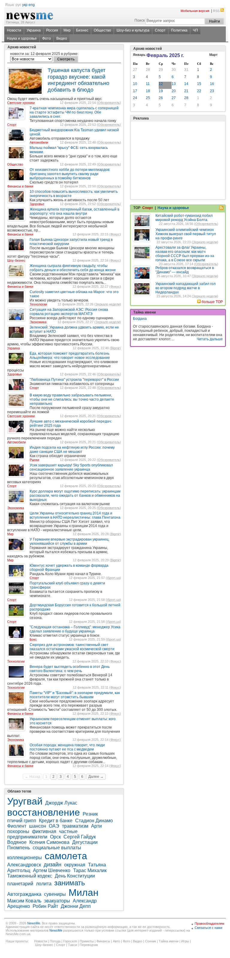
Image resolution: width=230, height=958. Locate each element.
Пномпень (18, 847)
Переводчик (89, 945)
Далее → (96, 777)
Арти (96, 826)
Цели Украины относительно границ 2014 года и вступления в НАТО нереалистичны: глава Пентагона (75, 515)
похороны (18, 831)
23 (212, 91)
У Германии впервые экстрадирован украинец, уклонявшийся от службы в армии (69, 541)
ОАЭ (54, 826)
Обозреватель (109, 103)
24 (135, 98)
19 (161, 91)
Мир (67, 30)
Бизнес (82, 30)
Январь (139, 54)
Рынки (34, 460)
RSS (216, 11)
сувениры (55, 894)
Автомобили (39, 142)
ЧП (195, 30)
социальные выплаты (57, 847)
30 (174, 70)
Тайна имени (168, 941)
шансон (37, 826)
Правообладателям (209, 923)
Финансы (103, 941)
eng (31, 5)
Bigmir (115, 348)
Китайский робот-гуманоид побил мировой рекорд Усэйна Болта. (184, 218)
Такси (72, 945)
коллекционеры (24, 857)
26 (161, 98)
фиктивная (44, 831)
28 (148, 70)
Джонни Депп (76, 906)
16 (212, 84)
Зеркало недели (108, 304)
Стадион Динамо (94, 820)
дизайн (52, 865)
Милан (84, 892)
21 (186, 91)
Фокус (115, 234)
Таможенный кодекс (29, 875)
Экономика (38, 322)
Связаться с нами (208, 927)
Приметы (87, 941)
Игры (185, 941)
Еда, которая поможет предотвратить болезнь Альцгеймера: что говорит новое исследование (70, 355)
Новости (14, 30)
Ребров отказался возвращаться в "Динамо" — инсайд (184, 270)
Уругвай (25, 801)
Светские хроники (21, 103)
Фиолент (16, 826)
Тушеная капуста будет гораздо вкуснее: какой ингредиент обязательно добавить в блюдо (78, 79)
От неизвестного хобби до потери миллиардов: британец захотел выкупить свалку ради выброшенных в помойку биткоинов (70, 174)
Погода (55, 941)
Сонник (150, 941)
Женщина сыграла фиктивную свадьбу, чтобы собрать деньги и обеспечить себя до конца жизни (73, 268)
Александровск (24, 864)
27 (135, 70)
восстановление (43, 812)
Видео (61, 38)
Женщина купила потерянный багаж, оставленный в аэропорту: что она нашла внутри (74, 211)
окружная (74, 864)
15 (199, 84)
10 (135, 84)
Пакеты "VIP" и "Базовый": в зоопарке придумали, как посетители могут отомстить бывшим (75, 695)
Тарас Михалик (90, 870)
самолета (66, 855)
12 (161, 84)
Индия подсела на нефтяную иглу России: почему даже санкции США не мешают (72, 449)
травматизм (75, 826)
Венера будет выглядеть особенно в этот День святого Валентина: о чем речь (70, 669)
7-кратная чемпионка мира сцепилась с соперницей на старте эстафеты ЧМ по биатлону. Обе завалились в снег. (74, 112)
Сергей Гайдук (79, 836)
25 (148, 98)
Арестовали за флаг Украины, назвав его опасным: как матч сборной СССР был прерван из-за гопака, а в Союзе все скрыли (184, 253)
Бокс (33, 639)
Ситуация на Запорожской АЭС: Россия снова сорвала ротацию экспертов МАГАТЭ (69, 312)
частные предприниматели (42, 834)
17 (135, 91)
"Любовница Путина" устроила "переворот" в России (74, 379)
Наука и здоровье (22, 38)
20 (174, 91)
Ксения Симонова (49, 842)
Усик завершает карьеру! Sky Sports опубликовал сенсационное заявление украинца (71, 467)
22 (199, 91)
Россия (52, 30)
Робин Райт (45, 906)
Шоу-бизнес (16, 260)
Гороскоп (70, 941)
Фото (46, 38)
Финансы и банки (20, 186)
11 (148, 84)
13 (174, 84)
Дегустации (85, 842)
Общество (102, 30)
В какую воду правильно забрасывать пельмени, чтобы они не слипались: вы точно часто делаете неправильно (72, 399)
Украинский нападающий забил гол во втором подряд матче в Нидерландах (185, 288)
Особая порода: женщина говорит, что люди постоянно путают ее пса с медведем (67, 747)
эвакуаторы (57, 900)
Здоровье (37, 204)
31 (186, 70)
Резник (90, 814)
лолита (44, 883)
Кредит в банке (55, 820)
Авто (116, 941)
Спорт (160, 30)
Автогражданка (24, 894)
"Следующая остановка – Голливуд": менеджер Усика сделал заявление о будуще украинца (75, 629)
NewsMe (33, 923)
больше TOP (212, 302)
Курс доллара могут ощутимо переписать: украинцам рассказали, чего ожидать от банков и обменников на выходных (75, 495)
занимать (69, 883)
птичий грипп (21, 820)
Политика (179, 30)
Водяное (17, 842)
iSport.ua (113, 578)
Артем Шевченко (51, 870)
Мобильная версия (195, 11)
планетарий (20, 883)
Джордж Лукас (61, 802)
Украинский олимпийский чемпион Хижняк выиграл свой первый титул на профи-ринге (185, 234)
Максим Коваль (24, 900)
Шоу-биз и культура (132, 30)
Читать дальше (210, 339)
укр (25, 5)
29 (161, 70)
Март (213, 54)
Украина (34, 30)
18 (148, 91)
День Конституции (75, 875)
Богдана (140, 319)
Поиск (139, 20)
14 (186, 84)
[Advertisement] (178, 145)
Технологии (38, 304)
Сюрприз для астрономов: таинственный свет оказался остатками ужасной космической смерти (72, 647)
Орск (55, 836)
